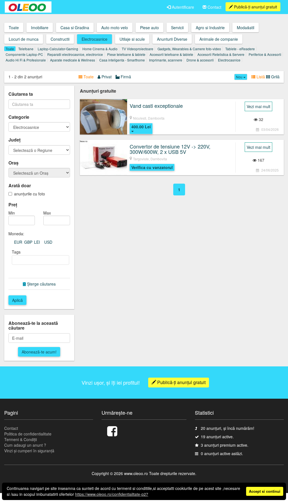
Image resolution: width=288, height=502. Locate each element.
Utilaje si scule (132, 39)
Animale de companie (218, 39)
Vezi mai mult (258, 106)
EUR (18, 242)
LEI (37, 242)
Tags (16, 252)
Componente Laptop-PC (24, 54)
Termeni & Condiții (20, 439)
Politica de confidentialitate (27, 434)
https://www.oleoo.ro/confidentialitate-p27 (111, 494)
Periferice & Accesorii (265, 54)
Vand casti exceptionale (156, 105)
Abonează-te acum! (39, 352)
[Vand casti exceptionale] (103, 116)
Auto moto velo (114, 27)
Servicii (177, 27)
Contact (213, 7)
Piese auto (149, 27)
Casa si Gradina (74, 27)
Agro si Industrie (210, 27)
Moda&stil (245, 27)
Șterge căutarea (41, 284)
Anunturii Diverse (172, 39)
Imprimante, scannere (165, 60)
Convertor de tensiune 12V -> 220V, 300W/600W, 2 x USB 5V (170, 149)
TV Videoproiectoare (137, 48)
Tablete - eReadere (240, 48)
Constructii (60, 39)
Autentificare (182, 7)
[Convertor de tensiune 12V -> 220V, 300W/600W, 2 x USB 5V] (103, 157)
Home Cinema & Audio (100, 48)
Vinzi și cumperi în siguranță (29, 450)
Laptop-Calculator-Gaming (58, 48)
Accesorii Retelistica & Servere (220, 54)
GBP (28, 242)
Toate (14, 27)
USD (48, 242)
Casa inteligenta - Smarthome (122, 60)
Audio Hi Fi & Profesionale (26, 60)
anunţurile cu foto (29, 194)
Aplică (17, 300)
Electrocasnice (94, 39)
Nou (239, 76)
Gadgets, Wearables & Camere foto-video (189, 48)
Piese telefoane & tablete (126, 54)
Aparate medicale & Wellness (72, 60)
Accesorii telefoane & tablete (171, 54)
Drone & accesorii (200, 60)
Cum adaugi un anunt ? (25, 445)
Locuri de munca (24, 39)
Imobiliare (39, 27)
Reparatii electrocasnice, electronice (75, 54)
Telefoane (25, 48)
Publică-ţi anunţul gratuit (255, 7)
